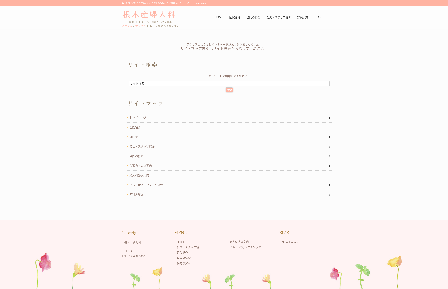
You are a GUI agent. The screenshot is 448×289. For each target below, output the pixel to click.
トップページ (138, 117)
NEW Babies (290, 241)
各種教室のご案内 (141, 165)
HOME (219, 17)
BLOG (318, 17)
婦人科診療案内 (139, 175)
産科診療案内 (138, 194)
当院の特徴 (253, 17)
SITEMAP (128, 251)
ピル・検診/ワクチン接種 (245, 247)
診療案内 (303, 17)
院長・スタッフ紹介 (278, 17)
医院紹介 (234, 17)
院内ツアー (136, 137)
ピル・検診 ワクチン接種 (146, 185)
